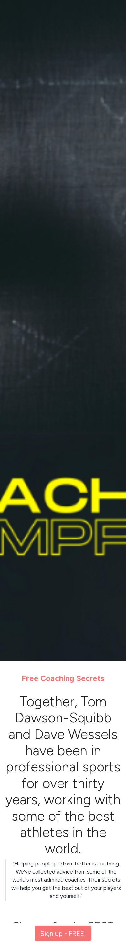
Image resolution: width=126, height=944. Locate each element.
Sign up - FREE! (63, 933)
